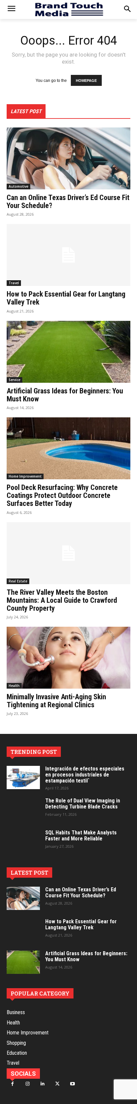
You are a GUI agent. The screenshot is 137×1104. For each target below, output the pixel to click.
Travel (14, 283)
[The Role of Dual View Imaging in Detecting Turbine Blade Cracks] (23, 809)
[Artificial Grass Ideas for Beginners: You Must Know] (68, 352)
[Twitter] (57, 1084)
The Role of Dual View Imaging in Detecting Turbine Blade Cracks (82, 803)
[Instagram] (27, 1084)
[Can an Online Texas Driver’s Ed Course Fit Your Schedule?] (68, 158)
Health (14, 685)
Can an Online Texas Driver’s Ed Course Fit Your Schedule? (68, 201)
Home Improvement (25, 476)
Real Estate (18, 581)
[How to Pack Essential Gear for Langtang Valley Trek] (68, 255)
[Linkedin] (42, 1084)
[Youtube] (72, 1084)
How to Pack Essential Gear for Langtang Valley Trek (66, 298)
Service (14, 379)
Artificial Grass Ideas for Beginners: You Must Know (65, 395)
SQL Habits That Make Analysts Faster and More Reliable (81, 835)
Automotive (18, 186)
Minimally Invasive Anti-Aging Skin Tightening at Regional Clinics (56, 701)
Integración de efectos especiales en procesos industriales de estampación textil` (84, 774)
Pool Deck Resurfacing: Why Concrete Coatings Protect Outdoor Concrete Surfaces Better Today (62, 495)
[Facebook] (12, 1084)
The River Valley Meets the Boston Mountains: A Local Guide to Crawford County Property (62, 600)
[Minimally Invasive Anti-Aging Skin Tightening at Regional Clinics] (68, 658)
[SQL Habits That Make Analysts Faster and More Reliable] (23, 841)
